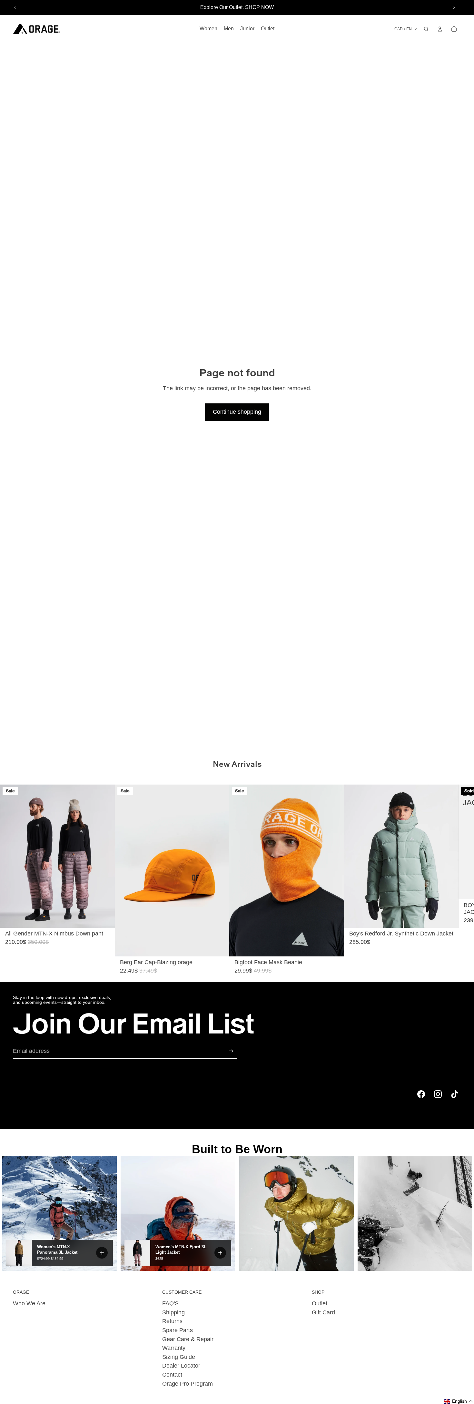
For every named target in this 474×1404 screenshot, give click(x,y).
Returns (172, 1321)
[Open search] (426, 29)
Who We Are (29, 1303)
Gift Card (323, 1312)
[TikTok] (454, 1094)
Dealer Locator (181, 1365)
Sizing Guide (178, 1357)
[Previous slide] (15, 7)
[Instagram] (437, 1094)
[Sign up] (231, 1051)
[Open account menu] (440, 29)
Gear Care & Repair (187, 1339)
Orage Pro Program (187, 1383)
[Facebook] (421, 1094)
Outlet (319, 1303)
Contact (172, 1374)
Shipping (173, 1312)
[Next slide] (454, 7)
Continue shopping (237, 412)
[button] (458, 1401)
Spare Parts (177, 1330)
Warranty (173, 1348)
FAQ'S (170, 1303)
